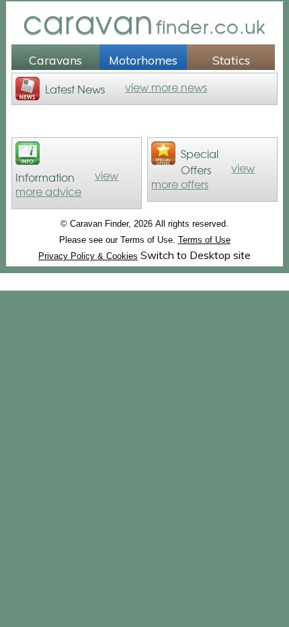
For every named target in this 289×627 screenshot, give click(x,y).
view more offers (203, 175)
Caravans (55, 59)
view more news (166, 87)
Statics (231, 59)
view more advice (66, 183)
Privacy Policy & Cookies (88, 256)
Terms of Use (204, 240)
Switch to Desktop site (195, 255)
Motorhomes (143, 59)
